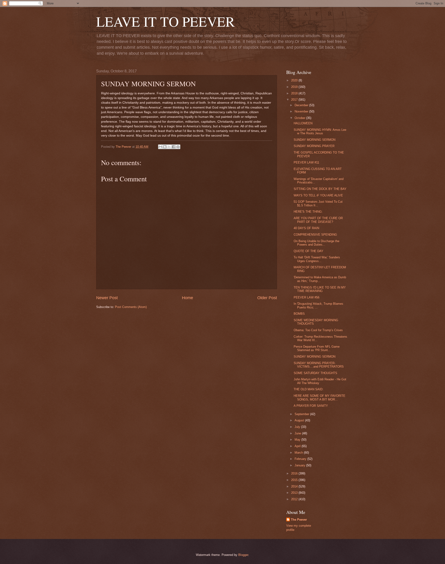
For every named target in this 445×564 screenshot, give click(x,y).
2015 (295, 480)
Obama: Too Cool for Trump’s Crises (318, 330)
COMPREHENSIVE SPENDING (315, 234)
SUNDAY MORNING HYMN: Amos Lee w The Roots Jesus (320, 131)
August (300, 420)
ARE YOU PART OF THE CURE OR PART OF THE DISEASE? (318, 219)
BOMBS (299, 313)
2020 (295, 80)
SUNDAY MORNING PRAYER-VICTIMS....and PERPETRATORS (319, 364)
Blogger (243, 555)
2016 (295, 473)
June (298, 433)
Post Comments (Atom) (131, 307)
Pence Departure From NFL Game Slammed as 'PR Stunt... (317, 348)
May (298, 439)
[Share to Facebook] (173, 146)
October (300, 118)
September (302, 414)
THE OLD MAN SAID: (308, 389)
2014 (295, 486)
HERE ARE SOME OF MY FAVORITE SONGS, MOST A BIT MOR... (319, 397)
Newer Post (107, 297)
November (302, 111)
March (299, 452)
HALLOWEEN (303, 123)
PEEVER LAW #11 (306, 162)
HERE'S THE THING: (308, 211)
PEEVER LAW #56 (306, 297)
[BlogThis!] (164, 146)
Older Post (267, 297)
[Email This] (160, 146)
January (300, 465)
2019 (295, 87)
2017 (295, 99)
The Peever (299, 519)
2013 (295, 492)
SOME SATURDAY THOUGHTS (315, 373)
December (302, 105)
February (301, 459)
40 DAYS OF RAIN (306, 228)
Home (187, 297)
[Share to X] (169, 146)
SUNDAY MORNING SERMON (314, 139)
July (298, 427)
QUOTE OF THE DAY (308, 251)
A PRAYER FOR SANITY (311, 405)
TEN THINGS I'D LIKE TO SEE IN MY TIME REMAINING (320, 289)
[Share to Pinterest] (178, 146)
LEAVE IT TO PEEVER (165, 21)
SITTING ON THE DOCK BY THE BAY (320, 189)
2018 (295, 93)
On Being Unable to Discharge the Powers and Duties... (316, 242)
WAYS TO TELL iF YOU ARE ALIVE (318, 195)
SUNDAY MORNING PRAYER (314, 146)
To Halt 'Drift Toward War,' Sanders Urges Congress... (317, 259)
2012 (295, 499)
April (298, 446)
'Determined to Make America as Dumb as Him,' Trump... (320, 279)
